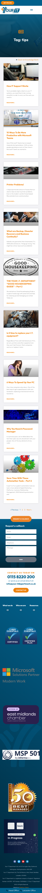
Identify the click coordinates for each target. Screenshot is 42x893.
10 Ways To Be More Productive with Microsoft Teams (19, 135)
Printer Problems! (15, 184)
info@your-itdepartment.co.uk (21, 584)
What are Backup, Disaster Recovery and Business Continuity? (20, 234)
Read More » (11, 102)
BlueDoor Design (24, 887)
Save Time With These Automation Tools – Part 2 (19, 479)
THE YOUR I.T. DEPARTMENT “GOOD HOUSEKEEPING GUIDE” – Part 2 (21, 284)
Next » (29, 510)
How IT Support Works (17, 86)
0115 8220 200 (21, 576)
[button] (31, 10)
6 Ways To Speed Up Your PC (20, 382)
